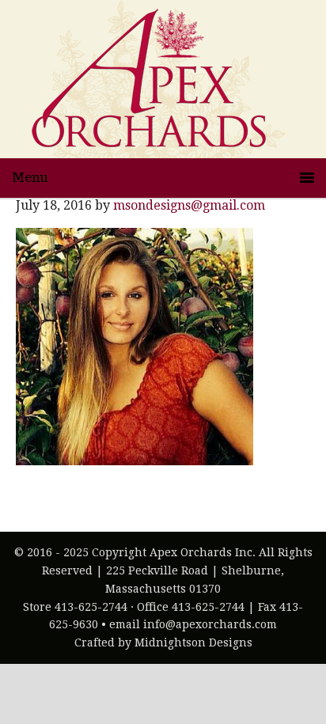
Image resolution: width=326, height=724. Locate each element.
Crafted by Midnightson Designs (163, 642)
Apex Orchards (148, 79)
